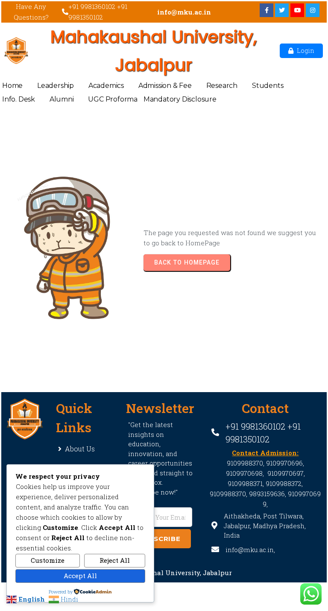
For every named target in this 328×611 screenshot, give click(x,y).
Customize (47, 560)
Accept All (80, 575)
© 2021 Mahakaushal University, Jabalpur (164, 572)
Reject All (115, 560)
